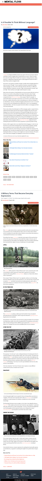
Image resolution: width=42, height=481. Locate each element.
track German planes (26, 443)
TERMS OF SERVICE (16, 475)
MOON (10, 176)
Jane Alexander (5, 200)
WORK (35, 176)
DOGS (31, 176)
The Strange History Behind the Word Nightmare (14, 459)
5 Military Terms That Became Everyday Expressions (14, 461)
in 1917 (9, 281)
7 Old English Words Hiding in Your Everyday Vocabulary (15, 457)
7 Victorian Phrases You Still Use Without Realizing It (14, 463)
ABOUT (7, 474)
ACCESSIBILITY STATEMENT (25, 475)
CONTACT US (15, 474)
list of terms (15, 237)
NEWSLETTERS (23, 474)
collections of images (16, 97)
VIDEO (28, 176)
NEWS (14, 176)
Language (5, 74)
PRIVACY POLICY (33, 474)
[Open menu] (3, 1)
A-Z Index (7, 477)
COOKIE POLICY (8, 475)
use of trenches (8, 314)
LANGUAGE (5, 176)
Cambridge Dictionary (34, 322)
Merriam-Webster (20, 273)
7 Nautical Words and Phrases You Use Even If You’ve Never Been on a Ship (19, 455)
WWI (11, 357)
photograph (28, 397)
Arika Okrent (5, 24)
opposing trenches (34, 315)
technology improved (7, 409)
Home (4, 184)
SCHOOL (5, 179)
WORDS (24, 176)
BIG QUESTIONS (18, 176)
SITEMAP (32, 475)
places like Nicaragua (24, 120)
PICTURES (9, 179)
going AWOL (33, 282)
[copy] (10, 27)
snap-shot (6, 405)
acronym (7, 270)
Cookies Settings (15, 477)
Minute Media (19, 479)
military (6, 230)
